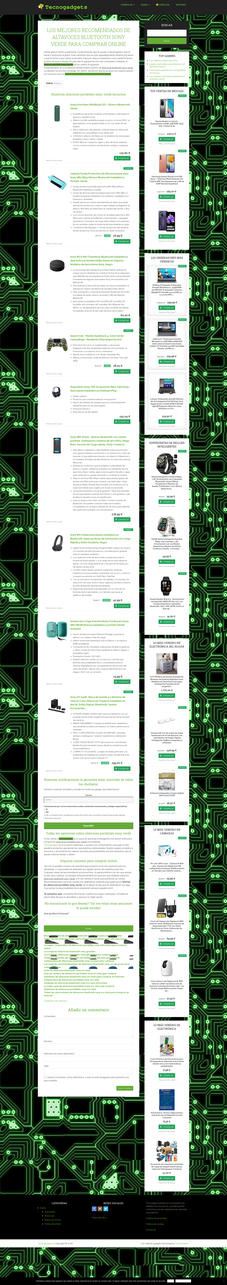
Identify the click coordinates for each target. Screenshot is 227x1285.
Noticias (181, 5)
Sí (47, 809)
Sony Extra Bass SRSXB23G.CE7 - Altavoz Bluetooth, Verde (100, 106)
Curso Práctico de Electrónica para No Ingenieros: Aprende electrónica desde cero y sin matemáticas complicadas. (167, 1062)
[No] (223, 1281)
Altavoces (49, 1216)
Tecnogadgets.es (46, 1243)
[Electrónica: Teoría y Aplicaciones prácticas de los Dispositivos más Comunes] (166, 1099)
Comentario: (50, 1016)
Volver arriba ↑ (182, 1243)
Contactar (151, 1230)
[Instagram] (100, 1208)
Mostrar (58, 83)
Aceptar (170, 1281)
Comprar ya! (123, 158)
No (47, 812)
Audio (43, 1208)
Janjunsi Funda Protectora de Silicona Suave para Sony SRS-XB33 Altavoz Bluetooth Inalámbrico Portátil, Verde (99, 177)
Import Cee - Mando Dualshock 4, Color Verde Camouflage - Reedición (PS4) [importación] (97, 337)
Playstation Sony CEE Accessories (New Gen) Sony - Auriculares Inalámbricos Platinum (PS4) (100, 388)
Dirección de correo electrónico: (59, 1053)
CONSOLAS (127, 5)
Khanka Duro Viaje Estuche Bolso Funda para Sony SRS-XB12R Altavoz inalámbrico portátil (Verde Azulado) (99, 625)
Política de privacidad (156, 1218)
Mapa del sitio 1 (99, 1217)
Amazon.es (163, 1206)
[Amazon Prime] (126, 236)
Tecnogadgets (51, 845)
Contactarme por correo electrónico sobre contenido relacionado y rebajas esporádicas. (85, 806)
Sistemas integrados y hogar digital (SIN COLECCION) (167, 794)
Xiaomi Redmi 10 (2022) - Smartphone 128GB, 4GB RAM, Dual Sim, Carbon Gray (166, 123)
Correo (88, 795)
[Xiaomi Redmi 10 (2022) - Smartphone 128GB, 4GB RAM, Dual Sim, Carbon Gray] (166, 108)
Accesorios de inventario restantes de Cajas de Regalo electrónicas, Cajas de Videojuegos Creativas (166, 1166)
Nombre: (48, 1041)
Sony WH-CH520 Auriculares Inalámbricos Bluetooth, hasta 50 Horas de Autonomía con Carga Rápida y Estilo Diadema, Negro (100, 538)
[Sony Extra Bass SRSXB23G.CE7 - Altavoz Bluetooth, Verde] (57, 113)
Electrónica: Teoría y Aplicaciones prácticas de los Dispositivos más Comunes (167, 1115)
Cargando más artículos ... (56, 1001)
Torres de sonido (53, 1224)
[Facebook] (94, 1208)
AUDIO (144, 5)
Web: (46, 1066)
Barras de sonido (53, 1220)
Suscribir (88, 825)
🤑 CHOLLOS (162, 5)
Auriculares (50, 1211)
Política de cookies (155, 1224)
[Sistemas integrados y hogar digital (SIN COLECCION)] (166, 780)
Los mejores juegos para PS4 (163, 60)
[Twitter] (105, 1208)
